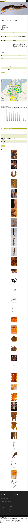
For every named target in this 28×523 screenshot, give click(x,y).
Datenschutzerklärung (17, 521)
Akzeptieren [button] (1, 522)
